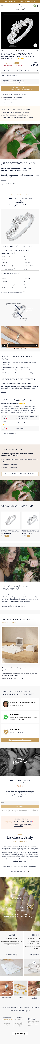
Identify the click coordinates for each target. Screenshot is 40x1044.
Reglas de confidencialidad (18, 1011)
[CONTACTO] (34, 5)
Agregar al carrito (21, 88)
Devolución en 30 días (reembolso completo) (14, 94)
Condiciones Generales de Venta (19, 1007)
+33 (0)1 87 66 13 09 (16, 733)
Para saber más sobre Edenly (18, 872)
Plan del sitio (34, 1007)
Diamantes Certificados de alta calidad (11, 292)
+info (33, 812)
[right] (35, 45)
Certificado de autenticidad (10, 99)
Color (3, 263)
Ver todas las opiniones (7, 433)
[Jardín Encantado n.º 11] (20, 30)
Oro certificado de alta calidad (9, 273)
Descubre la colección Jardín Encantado (12, 606)
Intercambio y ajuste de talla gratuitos (12, 97)
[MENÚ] (2, 5)
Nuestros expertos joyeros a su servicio (23, 117)
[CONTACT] (19, 1026)
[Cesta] (38, 5)
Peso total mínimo (8, 285)
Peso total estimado (7, 269)
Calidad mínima (6, 266)
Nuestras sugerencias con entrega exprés (14, 82)
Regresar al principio (20, 1033)
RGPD (28, 1011)
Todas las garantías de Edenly (10, 103)
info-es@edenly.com (20, 1022)
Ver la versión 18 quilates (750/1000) (20, 474)
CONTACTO (5, 1007)
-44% (16, 63)
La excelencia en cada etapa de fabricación (15, 252)
